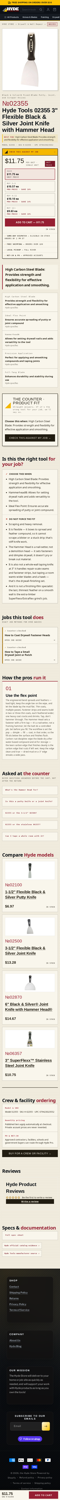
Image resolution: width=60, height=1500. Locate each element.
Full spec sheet (14, 1235)
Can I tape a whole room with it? (24, 836)
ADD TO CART (43, 1495)
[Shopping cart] (55, 9)
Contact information (32, 1488)
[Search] (40, 9)
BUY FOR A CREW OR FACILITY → (30, 1153)
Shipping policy (42, 1483)
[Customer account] (48, 9)
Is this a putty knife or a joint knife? (29, 801)
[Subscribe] (46, 1426)
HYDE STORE (8, 24)
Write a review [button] (30, 1201)
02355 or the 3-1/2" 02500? (21, 813)
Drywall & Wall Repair (30, 24)
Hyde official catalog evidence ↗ (21, 1246)
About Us (14, 1340)
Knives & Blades (30, 17)
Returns (14, 1298)
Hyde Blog (15, 1346)
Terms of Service (19, 1309)
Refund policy (26, 1477)
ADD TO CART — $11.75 (30, 222)
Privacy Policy (17, 1304)
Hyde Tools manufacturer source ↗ (21, 1253)
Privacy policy (45, 1477)
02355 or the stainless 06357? (23, 825)
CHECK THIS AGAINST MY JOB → (30, 438)
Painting (45, 17)
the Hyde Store (28, 1473)
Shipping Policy (18, 1292)
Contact (14, 1286)
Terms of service (22, 1483)
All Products (13, 17)
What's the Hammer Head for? (21, 790)
